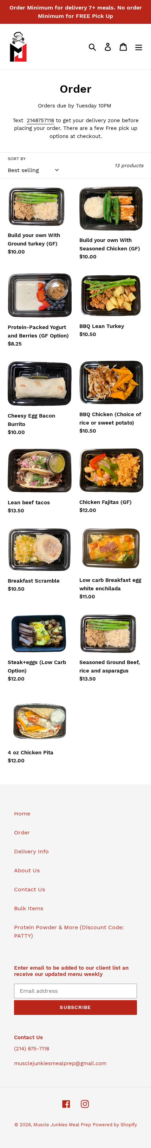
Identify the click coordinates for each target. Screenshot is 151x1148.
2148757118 (40, 120)
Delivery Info (31, 851)
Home (22, 813)
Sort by (17, 158)
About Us (27, 870)
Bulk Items (28, 908)
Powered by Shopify (115, 1124)
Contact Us (29, 889)
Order (22, 832)
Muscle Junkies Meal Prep (62, 1124)
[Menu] (138, 47)
